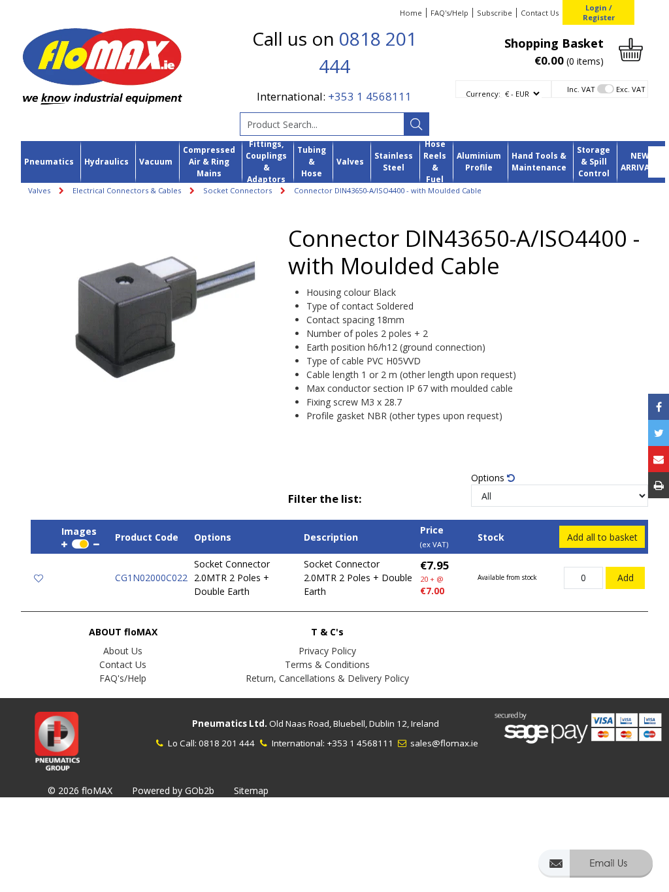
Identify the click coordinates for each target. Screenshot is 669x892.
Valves (350, 161)
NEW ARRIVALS (640, 161)
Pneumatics (49, 161)
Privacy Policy (327, 651)
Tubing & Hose (311, 162)
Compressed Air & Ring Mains (209, 162)
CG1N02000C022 (151, 577)
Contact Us (540, 13)
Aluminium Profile (479, 161)
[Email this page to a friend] (658, 459)
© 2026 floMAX (80, 790)
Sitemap (251, 790)
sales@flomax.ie (443, 743)
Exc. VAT (630, 89)
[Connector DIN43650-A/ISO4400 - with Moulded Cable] (159, 308)
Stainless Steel (393, 161)
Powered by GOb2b (173, 790)
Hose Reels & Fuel (434, 162)
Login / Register (599, 12)
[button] (595, 869)
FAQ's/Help (449, 13)
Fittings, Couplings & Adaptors (266, 162)
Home (411, 13)
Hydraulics (106, 161)
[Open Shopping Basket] (630, 48)
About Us (122, 651)
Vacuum (155, 161)
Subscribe (494, 13)
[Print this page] (658, 485)
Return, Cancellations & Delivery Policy (327, 678)
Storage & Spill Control (593, 162)
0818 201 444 (227, 743)
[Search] (416, 124)
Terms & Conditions (327, 664)
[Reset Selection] (511, 477)
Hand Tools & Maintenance (539, 161)
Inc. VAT (581, 89)
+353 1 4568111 (370, 96)
